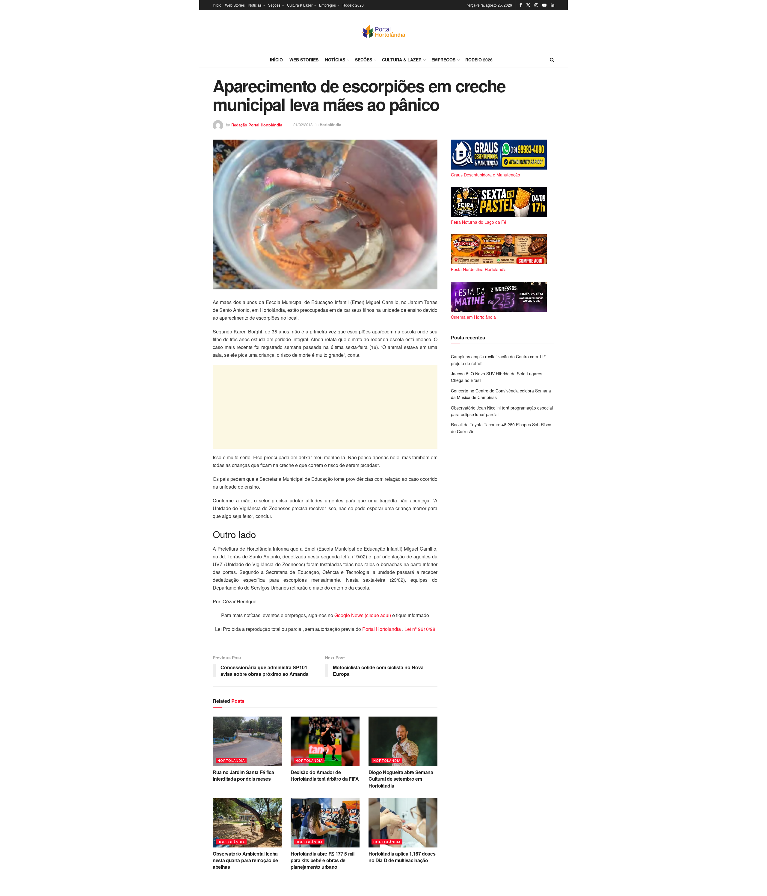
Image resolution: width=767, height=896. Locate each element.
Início (217, 4)
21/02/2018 (302, 124)
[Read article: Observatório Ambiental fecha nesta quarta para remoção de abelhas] (247, 822)
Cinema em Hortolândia (473, 317)
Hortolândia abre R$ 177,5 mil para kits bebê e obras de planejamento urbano (322, 860)
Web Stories (235, 4)
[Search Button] (552, 59)
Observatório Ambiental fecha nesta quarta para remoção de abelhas (245, 860)
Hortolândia (330, 124)
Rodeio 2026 (353, 4)
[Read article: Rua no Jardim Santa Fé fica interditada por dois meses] (247, 741)
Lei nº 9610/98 (419, 628)
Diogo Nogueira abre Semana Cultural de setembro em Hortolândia (401, 779)
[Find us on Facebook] (521, 5)
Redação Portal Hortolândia (256, 124)
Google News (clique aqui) (362, 615)
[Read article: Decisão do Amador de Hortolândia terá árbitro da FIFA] (325, 741)
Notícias (255, 4)
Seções (274, 4)
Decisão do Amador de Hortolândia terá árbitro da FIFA (325, 775)
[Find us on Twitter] (528, 5)
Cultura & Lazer (299, 4)
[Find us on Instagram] (536, 5)
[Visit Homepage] (383, 31)
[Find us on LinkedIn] (552, 5)
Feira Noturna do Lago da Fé (478, 222)
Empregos (327, 4)
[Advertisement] (325, 407)
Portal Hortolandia (382, 628)
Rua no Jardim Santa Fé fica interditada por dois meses (243, 775)
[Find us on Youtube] (544, 5)
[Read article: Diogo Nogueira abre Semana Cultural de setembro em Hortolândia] (403, 741)
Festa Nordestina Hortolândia (479, 269)
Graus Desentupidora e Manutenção (485, 175)
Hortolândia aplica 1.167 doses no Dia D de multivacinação (402, 857)
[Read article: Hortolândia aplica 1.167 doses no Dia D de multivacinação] (403, 822)
